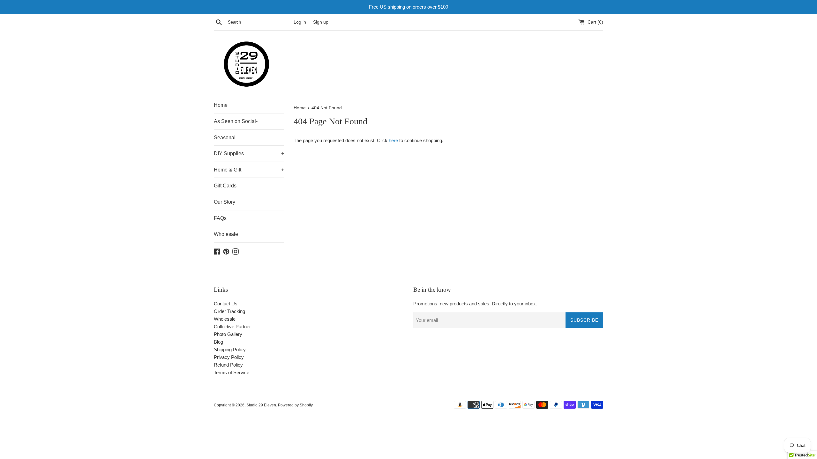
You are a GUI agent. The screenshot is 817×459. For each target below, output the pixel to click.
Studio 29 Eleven (261, 405)
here (393, 140)
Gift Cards (225, 185)
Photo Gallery (228, 334)
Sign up (320, 22)
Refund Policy (228, 365)
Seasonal (225, 137)
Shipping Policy (230, 349)
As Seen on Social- (236, 121)
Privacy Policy (229, 357)
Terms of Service (231, 372)
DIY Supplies (249, 153)
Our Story (224, 202)
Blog (218, 342)
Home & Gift (249, 169)
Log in (300, 22)
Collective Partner (232, 326)
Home (221, 105)
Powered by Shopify (295, 405)
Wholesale (226, 234)
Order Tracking (229, 311)
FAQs (220, 218)
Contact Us (225, 303)
